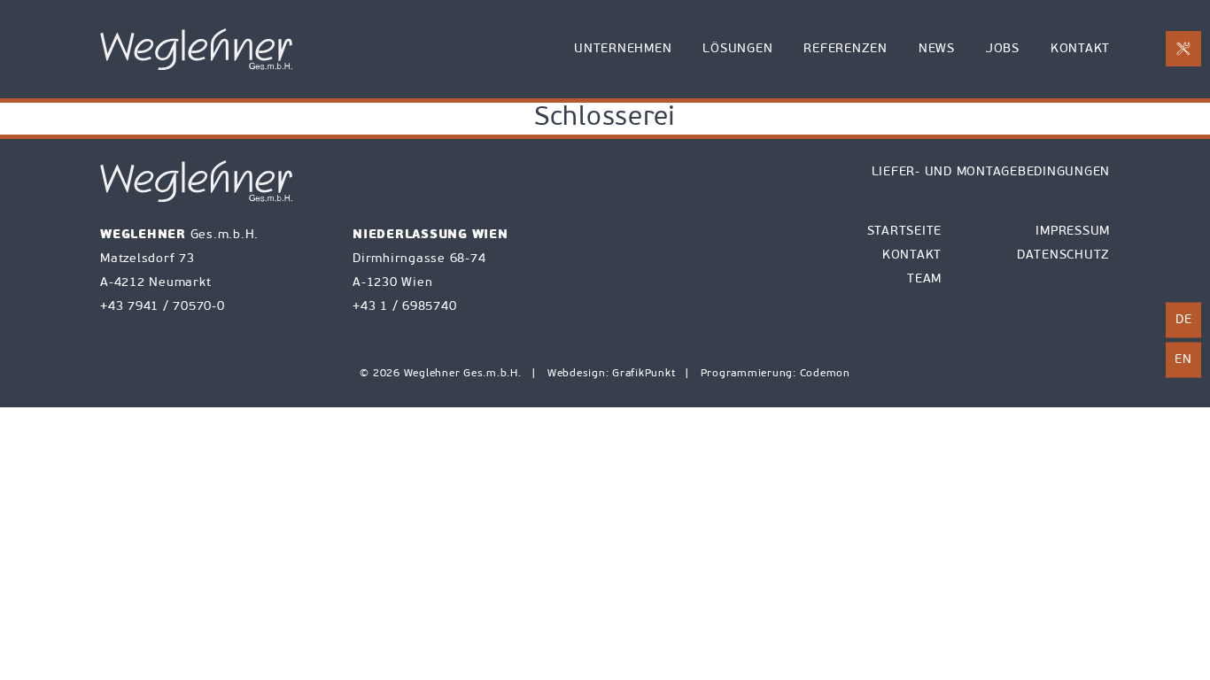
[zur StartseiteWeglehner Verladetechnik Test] (196, 49)
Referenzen (845, 49)
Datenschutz (1063, 255)
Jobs (1003, 49)
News (937, 49)
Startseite (904, 231)
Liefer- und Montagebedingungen (991, 172)
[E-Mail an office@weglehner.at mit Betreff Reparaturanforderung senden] (1183, 48)
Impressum (1072, 231)
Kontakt (1080, 49)
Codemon (825, 373)
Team (924, 279)
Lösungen (737, 49)
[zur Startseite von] (196, 181)
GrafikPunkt (645, 373)
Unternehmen (622, 49)
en (1183, 360)
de (1183, 320)
